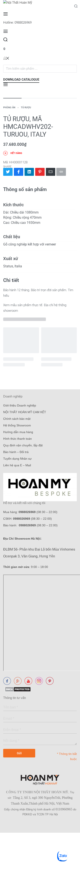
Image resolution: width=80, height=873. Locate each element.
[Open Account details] (6, 58)
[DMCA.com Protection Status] (17, 689)
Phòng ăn (9, 107)
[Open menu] (5, 14)
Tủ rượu (26, 107)
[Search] (5, 39)
